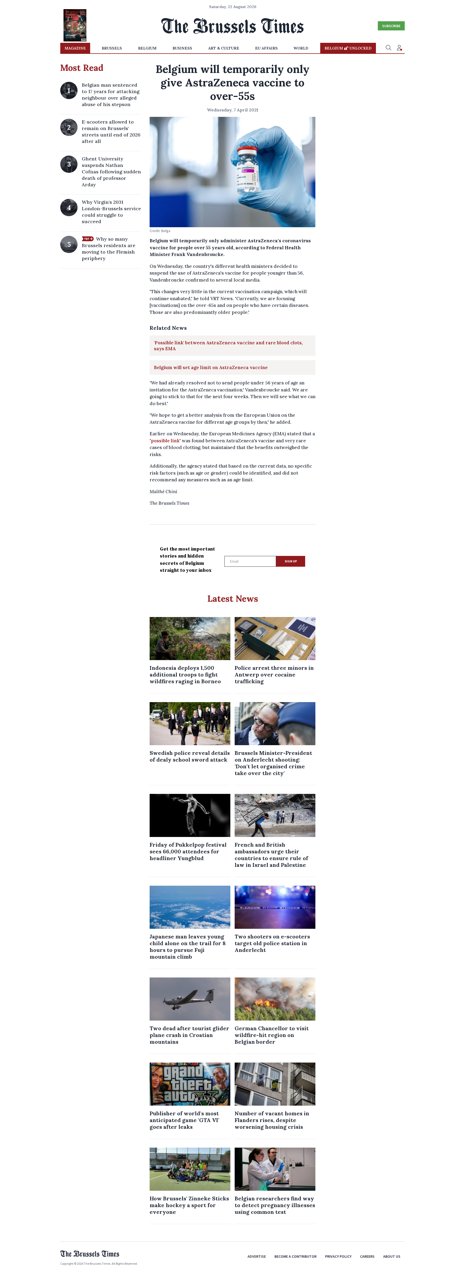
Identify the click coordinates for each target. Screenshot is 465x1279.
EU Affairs (266, 48)
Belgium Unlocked (348, 48)
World (301, 48)
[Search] (388, 48)
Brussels (112, 48)
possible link (165, 441)
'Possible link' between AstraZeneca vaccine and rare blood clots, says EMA (228, 346)
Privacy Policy (338, 1256)
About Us (391, 1256)
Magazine (75, 48)
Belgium (147, 48)
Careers (367, 1256)
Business (182, 48)
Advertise (257, 1256)
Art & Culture (223, 48)
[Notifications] (399, 48)
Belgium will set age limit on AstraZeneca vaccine (211, 367)
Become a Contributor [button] (295, 1256)
